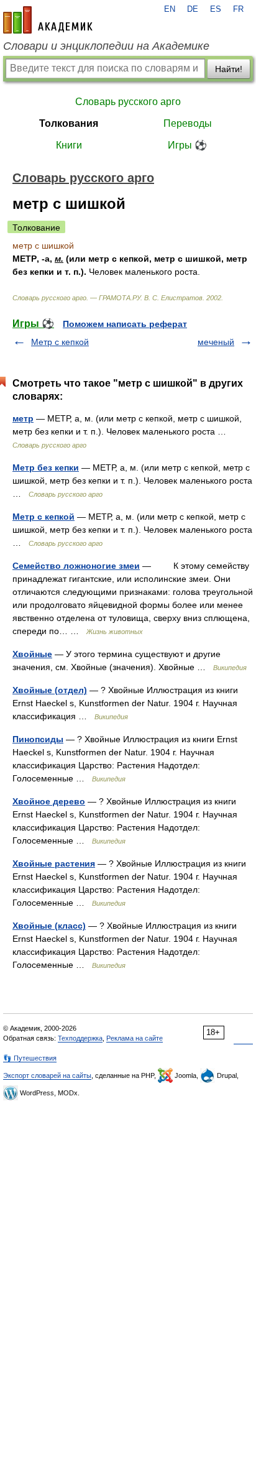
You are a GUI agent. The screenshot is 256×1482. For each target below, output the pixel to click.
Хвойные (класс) (49, 926)
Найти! (228, 69)
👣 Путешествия (30, 1058)
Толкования (68, 123)
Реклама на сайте (134, 1038)
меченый (216, 342)
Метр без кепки (45, 467)
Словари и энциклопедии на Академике (106, 46)
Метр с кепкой (60, 342)
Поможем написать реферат (125, 324)
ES (215, 9)
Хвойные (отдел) (49, 690)
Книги (69, 145)
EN (169, 9)
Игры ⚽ (187, 145)
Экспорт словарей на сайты (47, 1075)
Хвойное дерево (48, 801)
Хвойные (32, 654)
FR (238, 9)
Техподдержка (80, 1038)
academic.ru (48, 20)
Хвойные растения (53, 863)
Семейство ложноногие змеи (76, 566)
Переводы (187, 123)
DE (192, 9)
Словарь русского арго (128, 101)
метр (23, 418)
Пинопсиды (37, 739)
